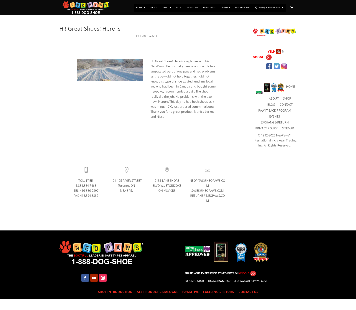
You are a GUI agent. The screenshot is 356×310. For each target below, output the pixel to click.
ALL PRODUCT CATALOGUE (157, 292)
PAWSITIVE (190, 292)
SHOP (165, 7)
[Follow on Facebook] (85, 278)
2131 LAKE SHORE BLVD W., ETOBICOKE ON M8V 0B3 (166, 186)
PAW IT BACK (209, 7)
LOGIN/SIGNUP (242, 7)
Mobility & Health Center (269, 7)
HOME (139, 7)
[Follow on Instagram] (103, 278)
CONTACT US (248, 292)
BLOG (179, 7)
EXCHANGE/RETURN (275, 122)
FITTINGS (225, 7)
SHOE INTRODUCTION (115, 292)
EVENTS (274, 116)
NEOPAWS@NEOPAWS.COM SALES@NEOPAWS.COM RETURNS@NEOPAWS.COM (207, 191)
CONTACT (286, 105)
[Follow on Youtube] (94, 278)
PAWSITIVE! (192, 7)
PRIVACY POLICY (266, 128)
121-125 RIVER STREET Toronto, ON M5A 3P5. (126, 186)
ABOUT (153, 7)
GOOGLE (259, 57)
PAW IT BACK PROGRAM (274, 110)
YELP (272, 52)
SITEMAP (288, 128)
